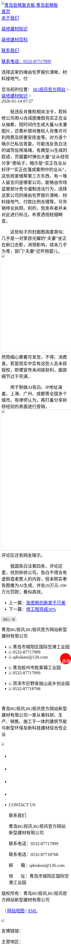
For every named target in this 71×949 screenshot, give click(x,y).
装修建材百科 (24, 781)
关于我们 (19, 756)
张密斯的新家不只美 (46, 602)
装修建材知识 (14, 96)
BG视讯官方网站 (49, 89)
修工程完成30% (41, 609)
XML (32, 910)
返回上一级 (9, 619)
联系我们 (19, 794)
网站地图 (16, 910)
